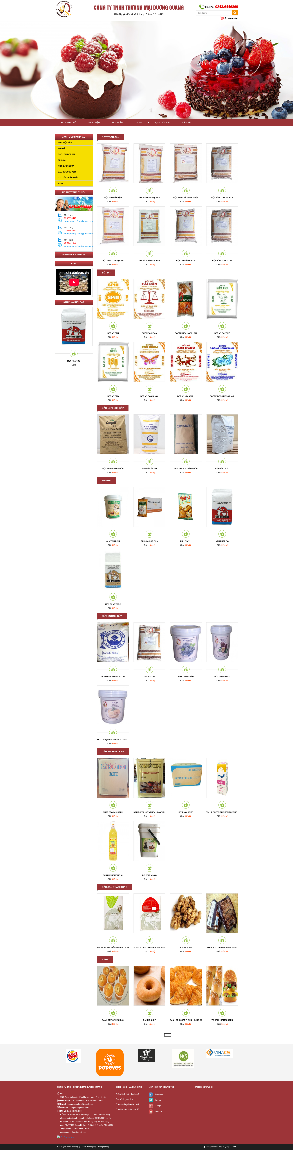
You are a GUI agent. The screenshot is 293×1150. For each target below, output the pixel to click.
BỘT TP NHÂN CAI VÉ (185, 261)
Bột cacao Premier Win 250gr (222, 948)
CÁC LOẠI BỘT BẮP (67, 154)
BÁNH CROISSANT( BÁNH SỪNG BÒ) (186, 1020)
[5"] (224, 1056)
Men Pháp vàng (113, 604)
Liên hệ (186, 122)
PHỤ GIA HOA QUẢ (149, 541)
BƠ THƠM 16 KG (186, 812)
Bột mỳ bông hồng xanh (222, 396)
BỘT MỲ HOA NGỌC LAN (186, 333)
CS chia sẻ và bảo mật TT (127, 1109)
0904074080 (70, 243)
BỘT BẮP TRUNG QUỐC (113, 469)
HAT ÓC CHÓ (186, 948)
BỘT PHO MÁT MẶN (113, 198)
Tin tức (139, 122)
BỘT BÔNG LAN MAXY (222, 261)
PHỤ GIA (62, 160)
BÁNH (60, 183)
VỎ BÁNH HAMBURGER (222, 1020)
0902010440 (70, 218)
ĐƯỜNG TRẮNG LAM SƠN (113, 677)
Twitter (158, 1100)
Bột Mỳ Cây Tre (222, 333)
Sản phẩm (117, 122)
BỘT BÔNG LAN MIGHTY (222, 198)
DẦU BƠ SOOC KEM (67, 172)
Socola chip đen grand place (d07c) (149, 948)
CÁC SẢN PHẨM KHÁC (68, 178)
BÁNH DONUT (149, 1020)
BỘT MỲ (61, 148)
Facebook (159, 1094)
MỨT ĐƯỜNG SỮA (66, 166)
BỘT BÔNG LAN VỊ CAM (113, 261)
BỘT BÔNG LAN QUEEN (149, 198)
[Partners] (114, 1055)
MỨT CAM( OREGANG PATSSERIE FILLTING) (113, 740)
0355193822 (70, 230)
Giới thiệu (94, 122)
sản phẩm (231, 18)
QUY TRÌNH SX (162, 122)
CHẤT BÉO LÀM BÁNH (113, 812)
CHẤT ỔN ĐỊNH (113, 541)
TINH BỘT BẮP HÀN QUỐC (186, 469)
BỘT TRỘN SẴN (65, 143)
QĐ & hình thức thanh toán (128, 1094)
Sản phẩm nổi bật (73, 302)
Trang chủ (69, 122)
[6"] (77, 1062)
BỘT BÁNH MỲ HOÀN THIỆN (185, 198)
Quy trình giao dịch (124, 1099)
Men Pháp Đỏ (73, 361)
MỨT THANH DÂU (186, 677)
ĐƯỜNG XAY (149, 677)
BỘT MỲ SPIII (113, 333)
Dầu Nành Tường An (113, 875)
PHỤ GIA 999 (186, 541)
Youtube (158, 1111)
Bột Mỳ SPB (113, 396)
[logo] (64, 9)
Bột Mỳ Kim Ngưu (185, 396)
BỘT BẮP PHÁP (222, 469)
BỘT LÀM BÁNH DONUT (149, 261)
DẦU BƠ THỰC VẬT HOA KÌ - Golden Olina (149, 812)
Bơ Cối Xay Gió (149, 875)
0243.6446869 (80, 207)
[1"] (150, 1058)
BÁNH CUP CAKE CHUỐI (113, 1020)
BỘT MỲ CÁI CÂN (149, 333)
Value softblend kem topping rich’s (222, 812)
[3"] (187, 1053)
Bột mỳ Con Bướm (149, 396)
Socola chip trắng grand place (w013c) (113, 948)
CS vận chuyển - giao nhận (128, 1104)
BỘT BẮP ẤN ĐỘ (149, 469)
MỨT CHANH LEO (222, 677)
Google (158, 1106)
